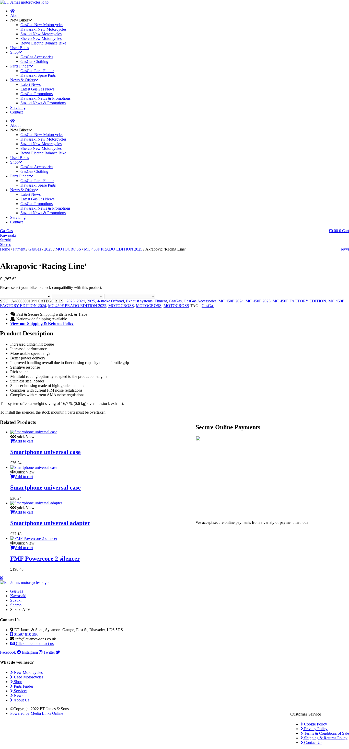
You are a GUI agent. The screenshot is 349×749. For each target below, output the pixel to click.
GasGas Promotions (36, 94)
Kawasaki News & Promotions (45, 98)
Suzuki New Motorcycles (41, 34)
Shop (14, 52)
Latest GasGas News (37, 89)
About (15, 15)
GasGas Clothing (34, 61)
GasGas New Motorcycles (41, 24)
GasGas (34, 249)
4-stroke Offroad (110, 301)
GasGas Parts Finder (37, 71)
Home (5, 249)
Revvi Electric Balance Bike (43, 43)
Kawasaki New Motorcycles (43, 29)
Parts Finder (20, 66)
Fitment (19, 249)
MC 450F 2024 (230, 301)
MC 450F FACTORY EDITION (299, 301)
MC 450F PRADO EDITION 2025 (113, 249)
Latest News (30, 84)
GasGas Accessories (36, 57)
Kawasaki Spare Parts (38, 75)
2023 (70, 301)
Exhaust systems (139, 301)
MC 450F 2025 (258, 301)
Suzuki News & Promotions (43, 103)
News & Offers (22, 80)
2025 (48, 249)
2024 (81, 301)
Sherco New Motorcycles (41, 38)
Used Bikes (19, 48)
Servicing (18, 107)
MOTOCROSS (68, 249)
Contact (16, 112)
